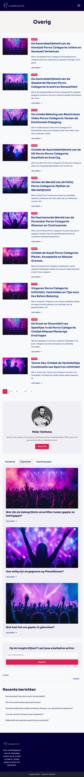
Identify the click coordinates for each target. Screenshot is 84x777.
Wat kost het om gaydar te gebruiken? (30, 627)
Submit (42, 662)
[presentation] (15, 46)
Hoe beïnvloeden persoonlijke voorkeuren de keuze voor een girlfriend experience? (39, 708)
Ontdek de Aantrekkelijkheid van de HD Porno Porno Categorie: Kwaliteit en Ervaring (56, 153)
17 (25, 391)
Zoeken (6, 675)
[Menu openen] (78, 5)
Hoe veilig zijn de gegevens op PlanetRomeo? (35, 571)
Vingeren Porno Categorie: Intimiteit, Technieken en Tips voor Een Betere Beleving (55, 292)
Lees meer (36, 68)
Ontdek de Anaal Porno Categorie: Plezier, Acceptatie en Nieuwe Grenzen (54, 256)
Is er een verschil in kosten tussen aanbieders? (24, 714)
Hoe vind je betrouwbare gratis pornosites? (23, 702)
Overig (34, 39)
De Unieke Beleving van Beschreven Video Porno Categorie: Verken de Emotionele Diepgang (55, 118)
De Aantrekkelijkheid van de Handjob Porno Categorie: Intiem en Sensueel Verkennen (56, 47)
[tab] (10, 462)
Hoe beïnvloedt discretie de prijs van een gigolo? (25, 696)
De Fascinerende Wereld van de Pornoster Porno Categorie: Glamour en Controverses (52, 221)
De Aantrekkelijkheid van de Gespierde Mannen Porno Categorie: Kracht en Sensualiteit (54, 83)
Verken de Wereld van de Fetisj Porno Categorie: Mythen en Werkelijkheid (52, 186)
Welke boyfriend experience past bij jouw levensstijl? (27, 720)
